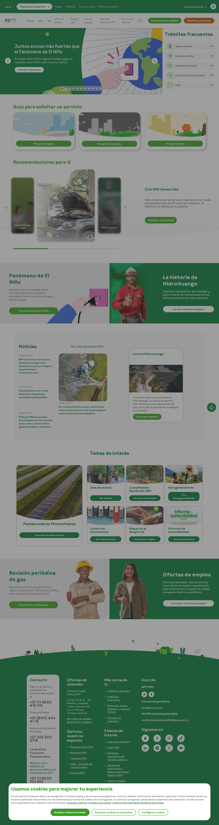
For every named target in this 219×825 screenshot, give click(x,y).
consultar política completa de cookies (89, 802)
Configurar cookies (153, 812)
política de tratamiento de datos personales (139, 802)
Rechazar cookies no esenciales (114, 812)
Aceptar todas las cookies (70, 812)
